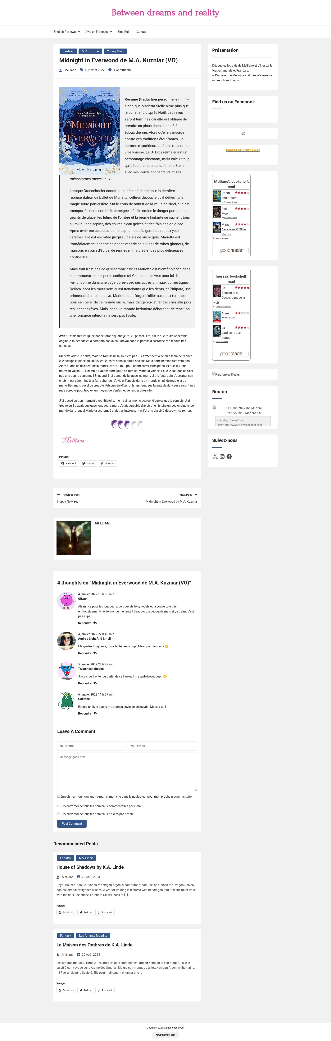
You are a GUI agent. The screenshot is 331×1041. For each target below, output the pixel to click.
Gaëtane (84, 699)
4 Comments (122, 70)
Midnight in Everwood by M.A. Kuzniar (171, 501)
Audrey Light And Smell (94, 638)
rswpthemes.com (165, 1034)
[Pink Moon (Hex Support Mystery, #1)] (217, 216)
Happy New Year (68, 501)
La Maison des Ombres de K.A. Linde (95, 945)
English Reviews (65, 32)
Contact (142, 32)
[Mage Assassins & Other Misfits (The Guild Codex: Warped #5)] (217, 232)
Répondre (85, 623)
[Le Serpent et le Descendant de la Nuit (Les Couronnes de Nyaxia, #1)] (217, 296)
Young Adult (115, 51)
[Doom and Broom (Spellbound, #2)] (217, 201)
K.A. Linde (86, 858)
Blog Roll (123, 32)
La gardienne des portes (231, 332)
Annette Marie (222, 238)
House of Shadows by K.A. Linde (90, 867)
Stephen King (229, 317)
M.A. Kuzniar (90, 51)
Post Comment (72, 823)
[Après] (217, 322)
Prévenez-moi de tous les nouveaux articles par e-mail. (97, 814)
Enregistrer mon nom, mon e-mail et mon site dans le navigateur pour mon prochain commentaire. (126, 796)
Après (225, 313)
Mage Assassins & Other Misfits (234, 229)
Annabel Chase (230, 202)
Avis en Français (96, 32)
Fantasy (68, 51)
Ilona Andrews (222, 341)
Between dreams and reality (165, 12)
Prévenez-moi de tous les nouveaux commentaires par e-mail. (102, 806)
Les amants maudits (93, 935)
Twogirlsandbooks (91, 669)
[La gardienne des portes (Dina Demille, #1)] (217, 336)
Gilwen (83, 599)
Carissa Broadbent (223, 306)
